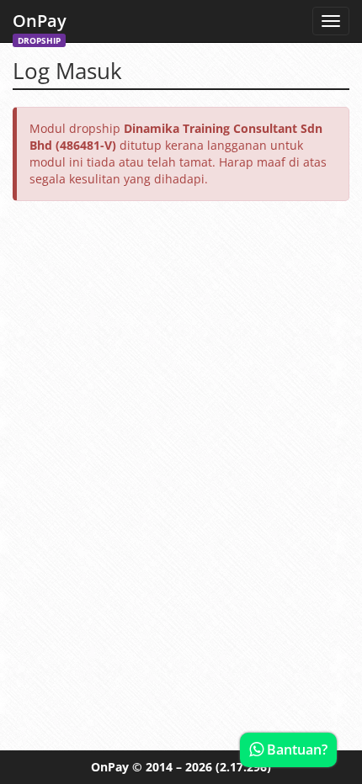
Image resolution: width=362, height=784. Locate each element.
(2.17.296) (243, 767)
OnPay (40, 25)
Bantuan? (295, 749)
